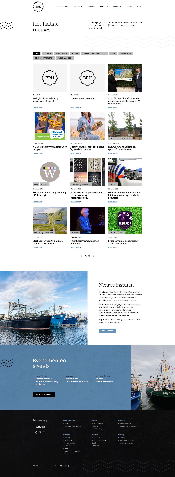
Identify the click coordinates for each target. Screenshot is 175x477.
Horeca (67, 438)
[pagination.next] (93, 256)
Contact (129, 6)
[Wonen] (94, 6)
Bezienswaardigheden (72, 451)
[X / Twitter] (44, 432)
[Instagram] (40, 432)
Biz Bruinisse (96, 446)
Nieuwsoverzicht (125, 423)
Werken (103, 6)
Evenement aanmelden (73, 426)
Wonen (90, 6)
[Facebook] (36, 432)
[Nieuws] (120, 6)
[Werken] (107, 6)
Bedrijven (95, 443)
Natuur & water (70, 443)
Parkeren (95, 426)
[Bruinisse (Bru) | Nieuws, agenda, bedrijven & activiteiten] (38, 6)
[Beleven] (81, 6)
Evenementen (61, 6)
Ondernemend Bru (126, 443)
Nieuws (116, 6)
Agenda (67, 423)
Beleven (77, 6)
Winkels (67, 446)
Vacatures (96, 438)
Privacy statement (48, 466)
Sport (66, 448)
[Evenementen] (68, 6)
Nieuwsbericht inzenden (128, 426)
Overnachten (69, 440)
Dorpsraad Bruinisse (127, 440)
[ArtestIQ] (65, 466)
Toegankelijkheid (98, 423)
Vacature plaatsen (99, 440)
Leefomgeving (97, 429)
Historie (67, 454)
